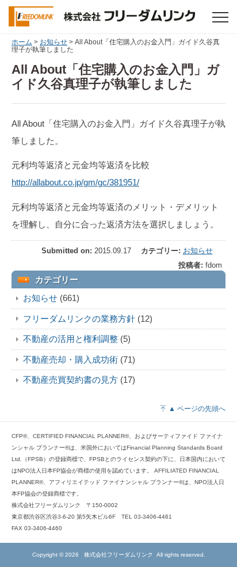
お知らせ (53, 42)
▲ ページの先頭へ (197, 409)
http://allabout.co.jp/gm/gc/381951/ (75, 182)
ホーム (22, 42)
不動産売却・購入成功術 (70, 359)
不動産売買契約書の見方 (70, 380)
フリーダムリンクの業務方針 (79, 319)
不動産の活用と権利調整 (70, 339)
